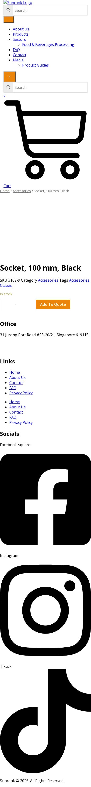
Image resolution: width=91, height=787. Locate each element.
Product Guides (35, 65)
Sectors (19, 39)
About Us (21, 29)
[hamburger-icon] (9, 19)
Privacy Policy (21, 392)
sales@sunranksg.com (19, 345)
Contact (19, 54)
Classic (6, 285)
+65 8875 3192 (12, 350)
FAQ (16, 49)
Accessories (22, 190)
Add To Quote (53, 304)
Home (5, 190)
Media (18, 60)
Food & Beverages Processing (48, 44)
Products (20, 34)
